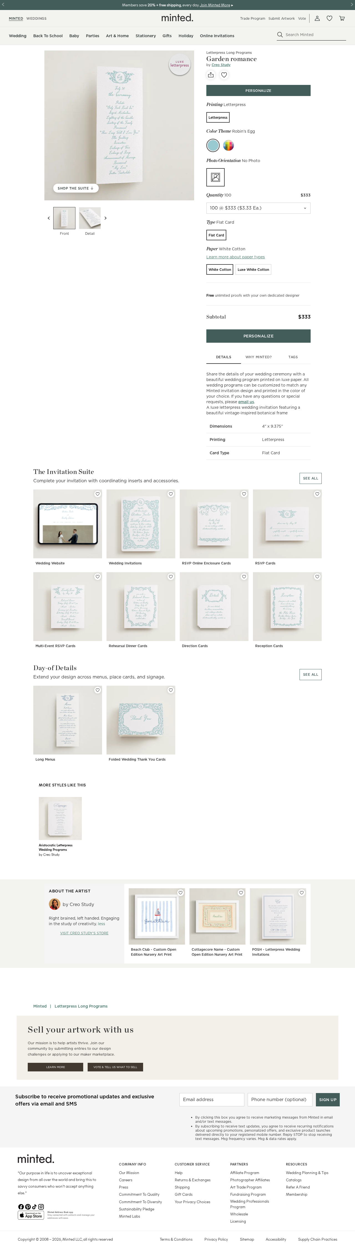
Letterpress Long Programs (81, 1006)
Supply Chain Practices (317, 1239)
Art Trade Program (246, 1187)
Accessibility (276, 1239)
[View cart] (341, 18)
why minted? (258, 357)
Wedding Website (50, 563)
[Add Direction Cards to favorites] (244, 576)
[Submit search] (280, 34)
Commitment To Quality (139, 1194)
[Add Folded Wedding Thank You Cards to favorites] (171, 690)
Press (123, 1187)
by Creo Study (49, 854)
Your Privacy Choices (192, 1201)
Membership (296, 1194)
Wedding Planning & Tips (307, 1172)
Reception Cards (269, 646)
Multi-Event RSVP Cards (55, 646)
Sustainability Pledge (136, 1209)
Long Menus (45, 759)
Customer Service (192, 1164)
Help (178, 1172)
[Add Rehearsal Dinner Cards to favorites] (171, 576)
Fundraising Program (248, 1194)
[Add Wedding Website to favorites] (97, 494)
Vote (302, 18)
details (224, 357)
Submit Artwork (281, 18)
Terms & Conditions (176, 1239)
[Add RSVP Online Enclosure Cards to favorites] (244, 494)
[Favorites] (329, 18)
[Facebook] (21, 1206)
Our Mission (129, 1172)
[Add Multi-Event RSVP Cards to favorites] (97, 576)
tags (293, 357)
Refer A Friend (298, 1187)
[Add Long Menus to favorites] (97, 690)
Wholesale (239, 1214)
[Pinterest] (27, 1206)
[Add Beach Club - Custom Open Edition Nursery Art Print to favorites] (180, 892)
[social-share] (210, 74)
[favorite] (224, 74)
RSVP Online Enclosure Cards (206, 563)
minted (16, 18)
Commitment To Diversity (140, 1201)
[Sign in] (317, 18)
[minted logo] (177, 17)
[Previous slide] (48, 218)
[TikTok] (34, 1206)
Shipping (182, 1187)
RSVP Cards (265, 563)
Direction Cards (195, 646)
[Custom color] (228, 145)
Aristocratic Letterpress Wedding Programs (55, 847)
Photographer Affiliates (250, 1179)
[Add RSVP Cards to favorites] (317, 494)
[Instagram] (41, 1206)
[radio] (218, 117)
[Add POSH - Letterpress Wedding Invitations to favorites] (301, 892)
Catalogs (293, 1179)
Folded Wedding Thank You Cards (137, 759)
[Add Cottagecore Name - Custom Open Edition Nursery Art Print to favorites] (241, 892)
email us (246, 402)
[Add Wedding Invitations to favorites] (171, 494)
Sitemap (247, 1239)
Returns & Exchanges (193, 1179)
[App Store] (31, 1217)
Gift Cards (183, 1194)
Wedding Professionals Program (249, 1204)
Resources (296, 1164)
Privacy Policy (216, 1239)
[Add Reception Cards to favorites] (317, 576)
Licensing (238, 1221)
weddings (36, 18)
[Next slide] (105, 218)
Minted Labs (129, 1216)
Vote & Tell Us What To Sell (115, 1067)
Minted (40, 1006)
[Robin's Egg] (213, 145)
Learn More (55, 1067)
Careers (125, 1179)
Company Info (132, 1164)
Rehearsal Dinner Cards (128, 646)
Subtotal (216, 317)
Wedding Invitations (125, 563)
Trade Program (252, 18)
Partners (239, 1164)
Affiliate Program (244, 1172)
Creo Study (221, 65)
